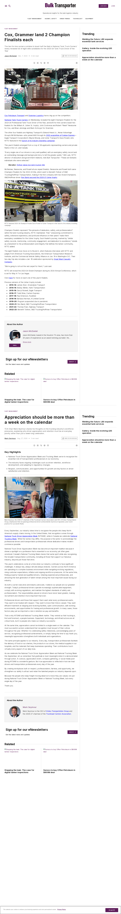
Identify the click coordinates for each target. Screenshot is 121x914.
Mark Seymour (10, 438)
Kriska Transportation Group (57, 711)
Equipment (89, 18)
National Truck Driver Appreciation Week (21, 536)
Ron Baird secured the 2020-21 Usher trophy (39, 177)
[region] (60, 910)
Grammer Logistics (36, 116)
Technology (77, 18)
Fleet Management (35, 18)
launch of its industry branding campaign (38, 141)
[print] (77, 63)
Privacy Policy (61, 909)
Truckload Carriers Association (58, 714)
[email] (48, 63)
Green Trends (65, 18)
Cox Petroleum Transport (15, 116)
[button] (6, 6)
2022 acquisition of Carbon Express (60, 135)
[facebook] (34, 63)
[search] (9, 6)
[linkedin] (38, 63)
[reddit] (44, 63)
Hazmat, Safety (51, 18)
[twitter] (41, 63)
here (11, 278)
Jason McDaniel (11, 56)
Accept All (112, 910)
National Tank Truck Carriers (16, 120)
